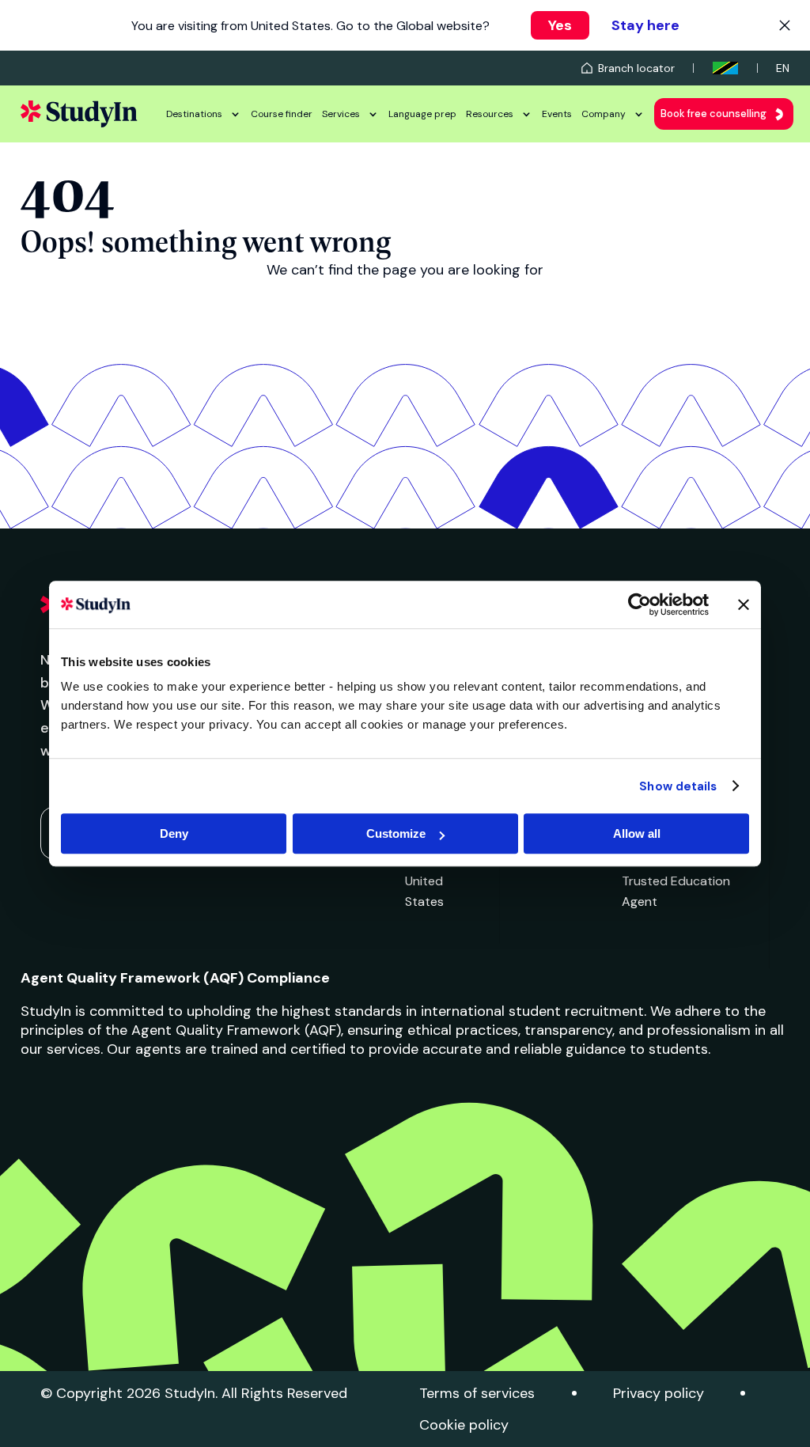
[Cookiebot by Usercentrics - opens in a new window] (639, 604)
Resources (489, 114)
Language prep (422, 114)
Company (603, 114)
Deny (174, 833)
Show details (678, 786)
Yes (560, 25)
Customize (396, 833)
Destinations (194, 114)
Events (557, 114)
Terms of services (477, 1393)
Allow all (636, 833)
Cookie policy (464, 1424)
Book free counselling (713, 113)
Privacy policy (658, 1393)
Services (341, 114)
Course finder (281, 114)
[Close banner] (743, 604)
